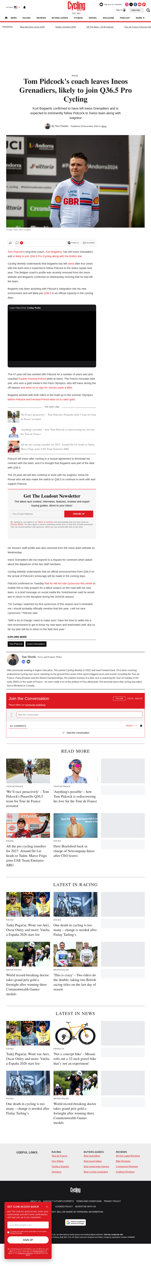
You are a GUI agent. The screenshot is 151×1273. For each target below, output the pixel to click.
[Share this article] (10, 242)
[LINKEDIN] (24, 662)
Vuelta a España (60, 1166)
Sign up (138, 699)
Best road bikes (92, 1156)
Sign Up (28, 1240)
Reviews (41, 18)
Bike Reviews (123, 1161)
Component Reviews (127, 1166)
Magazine (108, 18)
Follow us (75, 243)
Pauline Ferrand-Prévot (32, 378)
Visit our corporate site (113, 1235)
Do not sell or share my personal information (75, 1212)
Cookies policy (64, 1206)
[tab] (18, 726)
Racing (27, 18)
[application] (52, 336)
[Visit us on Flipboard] (144, 4)
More (139, 18)
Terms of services (46, 522)
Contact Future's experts (58, 1201)
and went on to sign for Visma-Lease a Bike (46, 387)
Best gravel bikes (93, 1161)
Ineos (71, 263)
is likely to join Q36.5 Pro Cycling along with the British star (47, 256)
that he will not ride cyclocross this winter (68, 583)
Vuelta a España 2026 (65, 27)
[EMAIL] (29, 662)
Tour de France (59, 1156)
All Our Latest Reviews (128, 1156)
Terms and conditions (89, 1201)
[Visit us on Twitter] (131, 4)
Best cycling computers (96, 1172)
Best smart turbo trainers (96, 1166)
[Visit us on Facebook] (135, 4)
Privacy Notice (17, 524)
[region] (75, 713)
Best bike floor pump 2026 (32, 27)
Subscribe (135, 10)
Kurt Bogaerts (54, 251)
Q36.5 (47, 293)
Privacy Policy (38, 1251)
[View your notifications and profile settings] (24, 7)
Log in (130, 699)
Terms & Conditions (25, 1253)
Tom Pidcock (15, 251)
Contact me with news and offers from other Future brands (28, 1232)
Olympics (56, 1172)
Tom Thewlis (61, 126)
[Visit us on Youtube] (139, 4)
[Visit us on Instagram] (127, 4)
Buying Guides (60, 18)
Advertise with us (85, 1206)
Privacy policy (112, 1201)
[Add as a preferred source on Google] (75, 1222)
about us (35, 1201)
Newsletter (90, 243)
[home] (6, 18)
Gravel (93, 18)
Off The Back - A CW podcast (100, 27)
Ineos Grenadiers (36, 644)
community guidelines (35, 705)
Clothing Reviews (125, 1172)
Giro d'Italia (57, 1161)
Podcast (125, 18)
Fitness (78, 18)
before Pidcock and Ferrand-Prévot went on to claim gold (41, 399)
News (14, 18)
